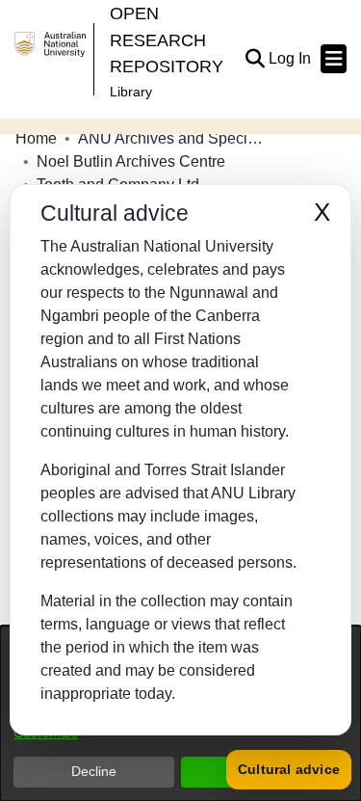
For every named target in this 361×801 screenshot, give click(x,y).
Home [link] (36, 138)
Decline (93, 771)
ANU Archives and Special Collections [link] (174, 138)
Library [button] (131, 91)
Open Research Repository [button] (166, 39)
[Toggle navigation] (334, 58)
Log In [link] (291, 58)
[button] (255, 58)
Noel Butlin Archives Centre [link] (131, 161)
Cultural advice (289, 769)
